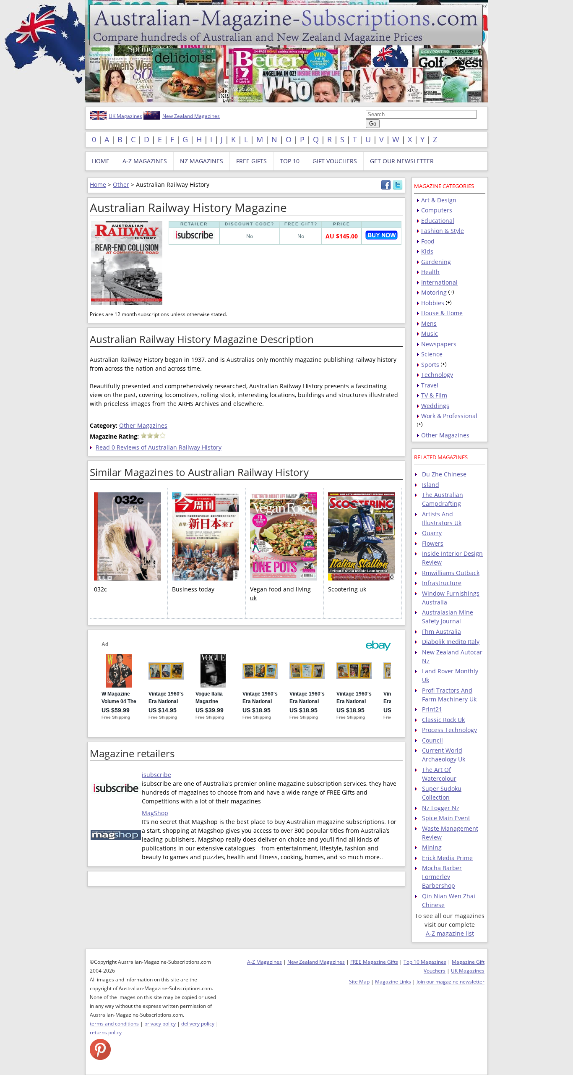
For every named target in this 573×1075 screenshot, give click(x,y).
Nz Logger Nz (440, 808)
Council (432, 740)
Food (428, 241)
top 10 (290, 161)
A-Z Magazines (264, 961)
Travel (429, 385)
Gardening (436, 262)
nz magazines (201, 161)
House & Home (442, 313)
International (439, 282)
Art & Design (438, 200)
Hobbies (432, 303)
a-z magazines (144, 161)
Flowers (432, 543)
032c (100, 589)
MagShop (155, 813)
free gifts (251, 161)
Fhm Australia (441, 632)
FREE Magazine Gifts (374, 961)
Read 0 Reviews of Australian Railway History (158, 447)
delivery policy (197, 1023)
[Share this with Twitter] (398, 188)
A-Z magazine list (450, 933)
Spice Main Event (446, 818)
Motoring (434, 292)
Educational (437, 221)
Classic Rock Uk (443, 720)
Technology (437, 375)
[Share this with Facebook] (386, 188)
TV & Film (434, 395)
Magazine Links (393, 981)
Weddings (435, 406)
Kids (427, 251)
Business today (193, 589)
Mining (432, 847)
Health (430, 272)
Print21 (432, 709)
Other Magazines (143, 425)
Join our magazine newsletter (450, 981)
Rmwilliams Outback (450, 573)
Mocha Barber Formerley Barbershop (442, 876)
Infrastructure (441, 583)
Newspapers (438, 344)
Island (430, 485)
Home (98, 184)
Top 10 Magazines (425, 961)
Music (429, 333)
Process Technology (449, 730)
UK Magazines (125, 116)
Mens (429, 323)
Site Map (359, 981)
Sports (430, 365)
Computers (436, 210)
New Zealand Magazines (191, 116)
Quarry (432, 533)
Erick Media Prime (447, 858)
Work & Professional (449, 416)
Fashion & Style (442, 231)
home (100, 161)
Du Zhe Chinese (444, 474)
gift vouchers (335, 161)
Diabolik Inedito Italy (450, 642)
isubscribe (156, 775)
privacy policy (160, 1023)
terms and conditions (114, 1023)
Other (121, 184)
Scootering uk (347, 589)
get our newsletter (402, 161)
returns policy (106, 1032)
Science (432, 354)
